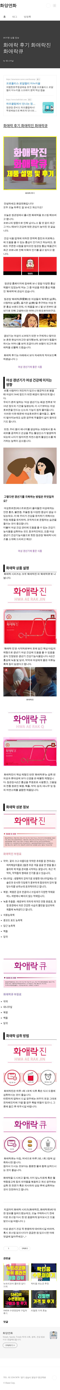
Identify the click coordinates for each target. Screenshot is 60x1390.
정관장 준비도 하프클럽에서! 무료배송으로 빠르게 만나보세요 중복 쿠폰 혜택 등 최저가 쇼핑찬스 (21, 109)
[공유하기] (11, 1248)
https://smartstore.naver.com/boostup (20, 79)
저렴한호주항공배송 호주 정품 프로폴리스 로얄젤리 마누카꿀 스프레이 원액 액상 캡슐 (29, 88)
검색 (48, 6)
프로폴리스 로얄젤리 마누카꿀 (23, 83)
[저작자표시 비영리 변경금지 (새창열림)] (34, 1248)
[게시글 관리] (15, 1248)
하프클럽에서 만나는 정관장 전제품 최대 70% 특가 (20, 103)
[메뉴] (54, 5)
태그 (14, 16)
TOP (54, 1378)
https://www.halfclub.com (16, 100)
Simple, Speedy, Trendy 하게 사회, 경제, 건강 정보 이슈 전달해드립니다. (24, 1338)
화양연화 (8, 1333)
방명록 (27, 16)
